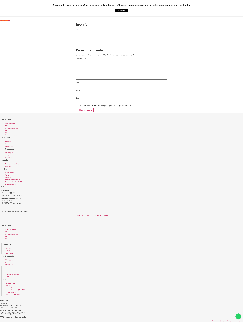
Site (77, 98)
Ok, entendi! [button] (121, 10)
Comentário (81, 58)
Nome (78, 82)
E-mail (79, 90)
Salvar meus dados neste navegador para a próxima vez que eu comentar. (104, 105)
